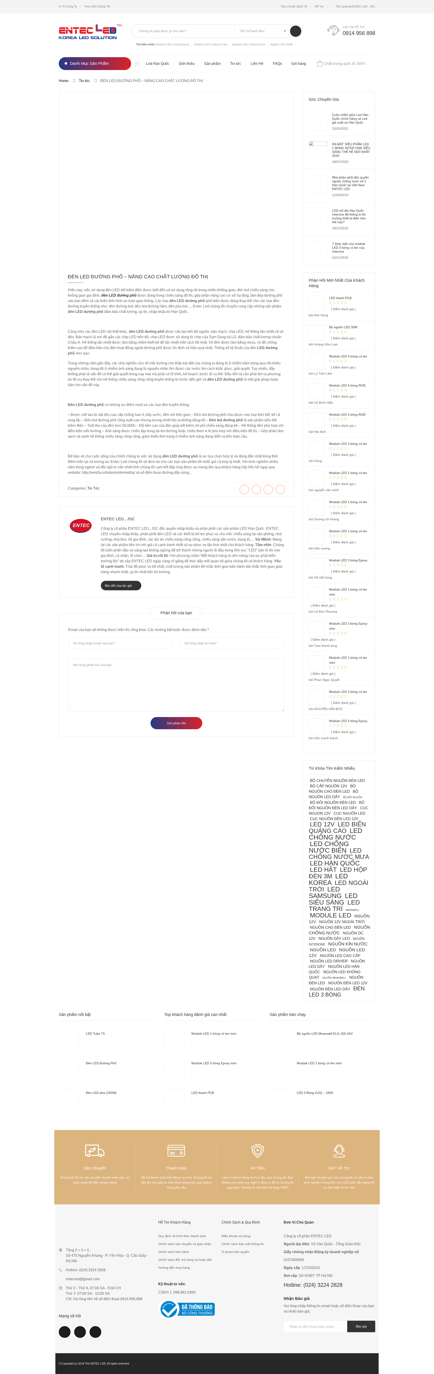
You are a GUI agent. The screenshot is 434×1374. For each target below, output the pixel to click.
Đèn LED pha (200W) (101, 1093)
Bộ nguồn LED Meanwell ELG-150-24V (325, 1033)
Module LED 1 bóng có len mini (213, 1033)
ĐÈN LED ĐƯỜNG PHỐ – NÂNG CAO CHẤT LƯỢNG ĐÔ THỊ (138, 276)
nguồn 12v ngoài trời (342, 922)
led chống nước (335, 834)
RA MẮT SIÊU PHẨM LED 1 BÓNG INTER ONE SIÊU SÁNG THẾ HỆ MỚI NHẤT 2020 (351, 149)
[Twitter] (256, 489)
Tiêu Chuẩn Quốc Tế (294, 6)
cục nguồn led (349, 813)
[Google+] (280, 489)
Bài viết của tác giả (119, 585)
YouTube (80, 1334)
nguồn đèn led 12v (347, 983)
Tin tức (235, 64)
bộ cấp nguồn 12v (328, 786)
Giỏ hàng (298, 64)
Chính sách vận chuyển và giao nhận (184, 1244)
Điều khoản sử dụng (236, 1236)
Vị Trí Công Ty (68, 6)
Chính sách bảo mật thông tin (243, 1244)
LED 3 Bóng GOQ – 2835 (315, 1093)
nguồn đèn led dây (330, 989)
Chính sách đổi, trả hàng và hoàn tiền (185, 1259)
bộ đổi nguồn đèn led (333, 802)
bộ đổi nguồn (352, 797)
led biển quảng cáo (337, 827)
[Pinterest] (268, 489)
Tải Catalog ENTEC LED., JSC (355, 6)
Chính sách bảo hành (173, 1252)
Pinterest (95, 1334)
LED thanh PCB (202, 1093)
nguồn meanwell (334, 977)
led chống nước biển (329, 847)
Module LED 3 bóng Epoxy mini (213, 1063)
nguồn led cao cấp (340, 956)
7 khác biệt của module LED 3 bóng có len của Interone (348, 247)
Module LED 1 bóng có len (248, 44)
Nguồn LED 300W (281, 44)
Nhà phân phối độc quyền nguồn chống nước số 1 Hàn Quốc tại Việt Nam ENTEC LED (350, 183)
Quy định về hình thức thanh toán (182, 1236)
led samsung (325, 892)
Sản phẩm (212, 64)
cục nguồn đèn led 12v (334, 819)
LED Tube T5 (95, 1033)
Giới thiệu (187, 64)
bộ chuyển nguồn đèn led (337, 780)
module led (330, 915)
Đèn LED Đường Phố (101, 1063)
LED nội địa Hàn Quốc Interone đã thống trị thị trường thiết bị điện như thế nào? (349, 216)
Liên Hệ (257, 64)
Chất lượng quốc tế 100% (344, 64)
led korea (328, 879)
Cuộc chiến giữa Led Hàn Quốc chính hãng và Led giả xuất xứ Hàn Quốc (350, 118)
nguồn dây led (334, 938)
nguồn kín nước (348, 944)
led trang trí (334, 905)
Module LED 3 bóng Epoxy (172, 44)
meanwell (352, 910)
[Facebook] (244, 489)
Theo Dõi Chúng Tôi (97, 6)
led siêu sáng (333, 899)
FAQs (277, 64)
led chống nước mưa (339, 853)
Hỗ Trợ (319, 6)
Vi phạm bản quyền (235, 1252)
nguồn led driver (329, 961)
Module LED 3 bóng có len (210, 44)
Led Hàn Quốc (157, 64)
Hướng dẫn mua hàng (174, 1267)
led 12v (322, 824)
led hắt (323, 869)
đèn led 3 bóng (337, 991)
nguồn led (323, 949)
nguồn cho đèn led (330, 927)
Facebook (65, 1334)
